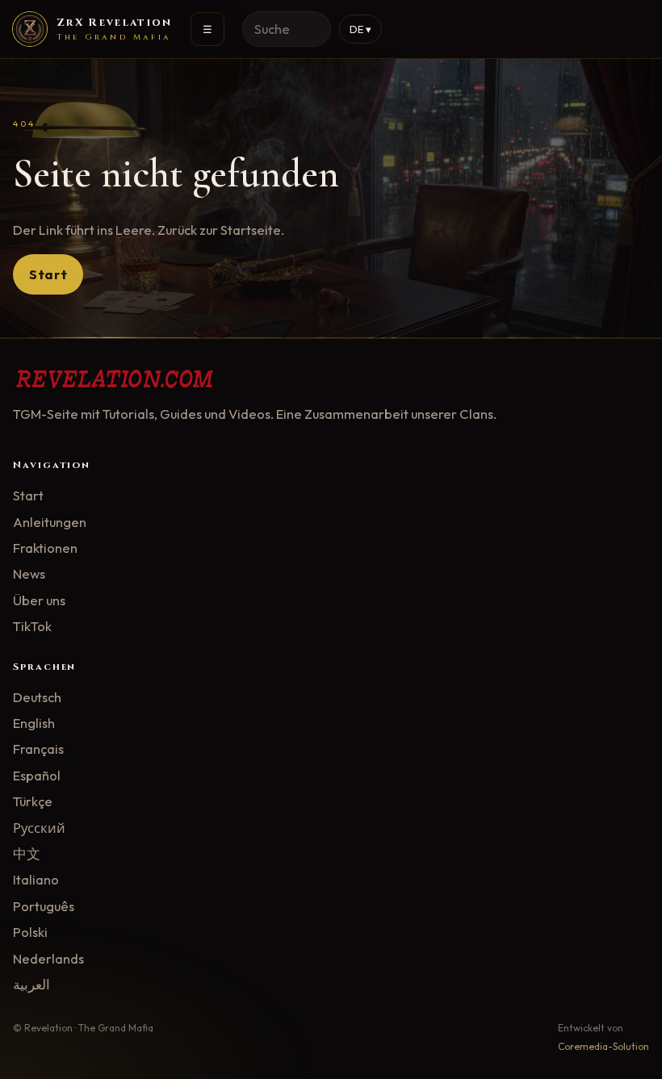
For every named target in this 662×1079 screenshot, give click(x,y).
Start (48, 274)
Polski (30, 931)
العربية (31, 984)
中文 (26, 853)
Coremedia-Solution (603, 1046)
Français (38, 748)
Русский (39, 827)
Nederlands (48, 958)
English (34, 722)
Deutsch (37, 696)
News (29, 573)
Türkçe (32, 801)
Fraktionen (45, 547)
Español (37, 775)
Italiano (36, 879)
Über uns (39, 600)
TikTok (32, 625)
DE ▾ (360, 29)
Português (43, 905)
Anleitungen (49, 521)
